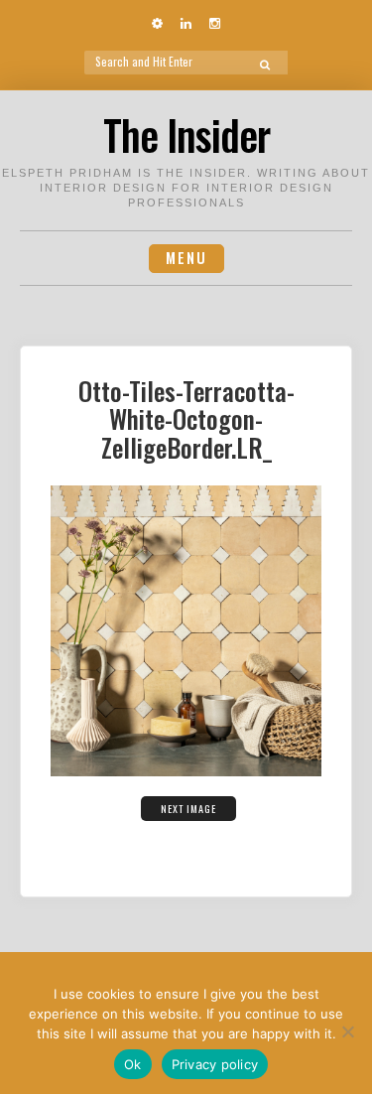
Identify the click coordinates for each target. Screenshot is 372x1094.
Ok (133, 1064)
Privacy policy (215, 1064)
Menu (186, 257)
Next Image (188, 808)
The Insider (186, 134)
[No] (347, 1031)
